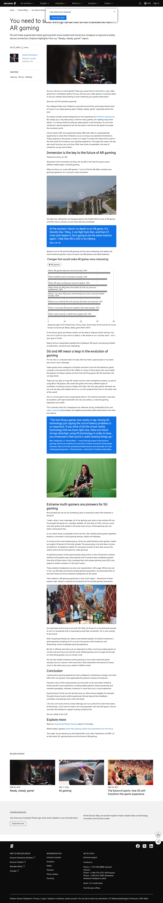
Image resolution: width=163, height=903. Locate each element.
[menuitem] (27, 3)
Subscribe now (18, 823)
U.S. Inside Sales (96, 883)
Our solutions (26, 3)
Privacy (36, 898)
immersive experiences (105, 117)
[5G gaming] (81, 772)
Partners (50, 870)
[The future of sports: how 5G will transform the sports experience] (130, 772)
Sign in (156, 3)
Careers (107, 3)
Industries (59, 3)
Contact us (87, 862)
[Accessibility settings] (158, 835)
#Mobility (29, 77)
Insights (43, 3)
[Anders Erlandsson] (14, 58)
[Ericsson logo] (10, 3)
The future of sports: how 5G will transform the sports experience (126, 792)
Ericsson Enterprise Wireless (21, 858)
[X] (144, 846)
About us (76, 3)
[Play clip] (81, 195)
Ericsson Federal (17, 862)
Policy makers (52, 874)
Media (49, 866)
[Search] (140, 3)
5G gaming (65, 790)
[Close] (114, 11)
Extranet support (90, 857)
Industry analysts (54, 857)
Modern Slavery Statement (21, 898)
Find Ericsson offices (91, 888)
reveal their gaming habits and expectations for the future (89, 729)
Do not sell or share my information (93, 898)
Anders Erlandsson (30, 55)
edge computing (53, 410)
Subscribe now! (58, 17)
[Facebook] (138, 846)
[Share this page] (158, 842)
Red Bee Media (16, 866)
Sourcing (50, 878)
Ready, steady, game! (22, 790)
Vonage (13, 871)
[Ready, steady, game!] (32, 772)
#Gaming (13, 77)
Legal (43, 898)
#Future (21, 77)
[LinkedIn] (151, 846)
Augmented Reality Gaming (66, 724)
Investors (92, 3)
